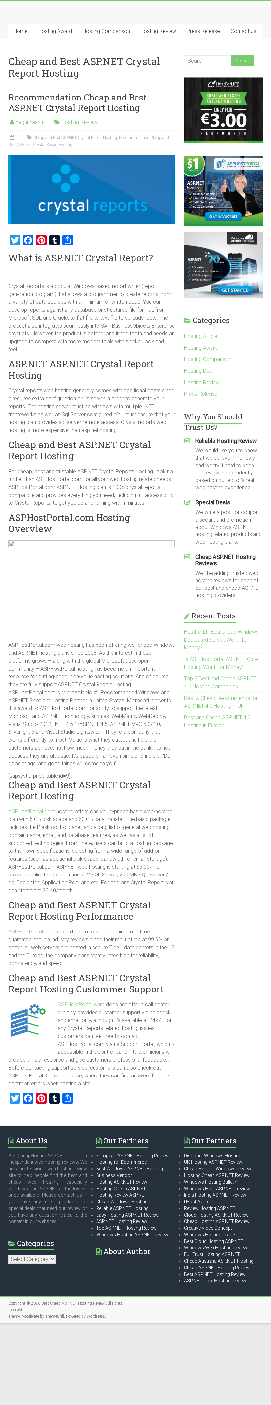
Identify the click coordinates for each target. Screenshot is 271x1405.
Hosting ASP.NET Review (121, 1182)
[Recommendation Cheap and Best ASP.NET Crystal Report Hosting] (91, 158)
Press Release (203, 31)
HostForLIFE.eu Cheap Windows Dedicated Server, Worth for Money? (221, 640)
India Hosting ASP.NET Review (215, 1195)
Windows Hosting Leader (210, 1234)
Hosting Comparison (106, 31)
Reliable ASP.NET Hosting (122, 1208)
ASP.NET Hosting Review (121, 1221)
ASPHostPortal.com (31, 811)
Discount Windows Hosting (212, 1155)
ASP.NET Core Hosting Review (215, 1280)
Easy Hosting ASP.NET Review (127, 1215)
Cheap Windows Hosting (122, 1201)
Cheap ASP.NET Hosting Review (217, 1267)
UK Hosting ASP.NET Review (213, 1162)
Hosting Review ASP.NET (121, 1195)
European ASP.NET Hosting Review (132, 1155)
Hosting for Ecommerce (121, 1162)
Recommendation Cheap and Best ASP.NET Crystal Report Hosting (77, 102)
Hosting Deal (198, 371)
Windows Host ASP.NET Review (217, 1188)
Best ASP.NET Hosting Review (215, 1274)
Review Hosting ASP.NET (209, 1208)
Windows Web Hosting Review (215, 1247)
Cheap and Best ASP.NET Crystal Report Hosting (75, 137)
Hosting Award (55, 31)
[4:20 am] (12, 137)
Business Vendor (114, 1175)
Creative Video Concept (208, 1228)
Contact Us (243, 31)
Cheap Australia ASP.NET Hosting (218, 1261)
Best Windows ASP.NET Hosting (129, 1168)
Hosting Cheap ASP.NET (121, 1188)
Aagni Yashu (29, 122)
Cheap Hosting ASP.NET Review (217, 1221)
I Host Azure (196, 1201)
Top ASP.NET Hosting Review (126, 1228)
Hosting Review (158, 31)
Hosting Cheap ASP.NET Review (217, 1175)
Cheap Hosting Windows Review (217, 1168)
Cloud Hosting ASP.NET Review (216, 1215)
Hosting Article (200, 336)
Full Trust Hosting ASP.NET (212, 1254)
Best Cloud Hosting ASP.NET (213, 1241)
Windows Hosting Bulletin (210, 1182)
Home (21, 31)
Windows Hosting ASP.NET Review (132, 1234)
